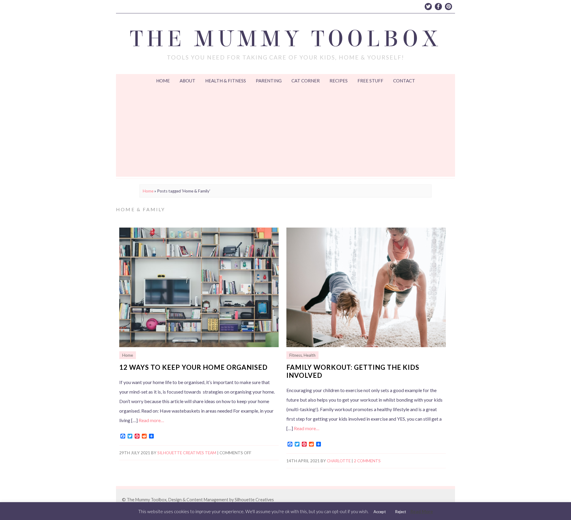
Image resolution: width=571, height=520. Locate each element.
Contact (404, 80)
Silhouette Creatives (254, 499)
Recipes (339, 80)
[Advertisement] (285, 132)
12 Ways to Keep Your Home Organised (193, 367)
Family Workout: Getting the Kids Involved (352, 371)
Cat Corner (305, 80)
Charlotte (339, 460)
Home (163, 80)
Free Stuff (370, 80)
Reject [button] (400, 511)
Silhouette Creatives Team (186, 452)
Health (310, 355)
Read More (421, 511)
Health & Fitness (225, 80)
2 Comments (367, 460)
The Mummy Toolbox (285, 39)
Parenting (269, 80)
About (187, 80)
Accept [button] (380, 511)
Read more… (151, 420)
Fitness (295, 355)
